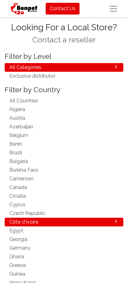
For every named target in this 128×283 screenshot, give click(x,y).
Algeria (63, 109)
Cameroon (63, 179)
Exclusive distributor (63, 76)
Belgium (63, 135)
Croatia (63, 196)
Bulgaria (63, 161)
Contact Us (62, 8)
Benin (63, 144)
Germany (63, 248)
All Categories (63, 67)
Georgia (63, 239)
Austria (63, 118)
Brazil (63, 153)
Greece (63, 265)
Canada (63, 187)
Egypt (63, 231)
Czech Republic (63, 213)
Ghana (63, 256)
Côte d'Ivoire (63, 222)
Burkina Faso (63, 170)
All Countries (63, 101)
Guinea (63, 274)
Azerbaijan (63, 127)
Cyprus (63, 205)
